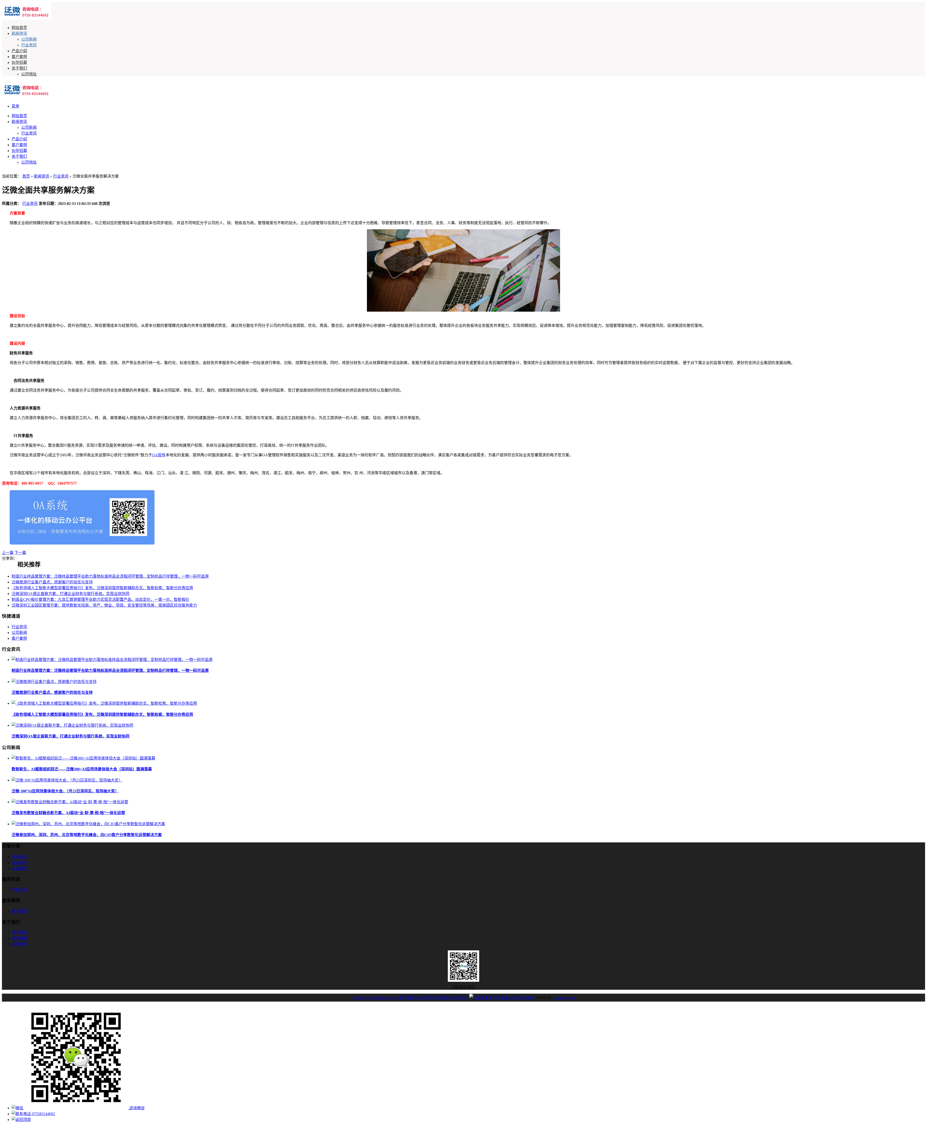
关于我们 (19, 68)
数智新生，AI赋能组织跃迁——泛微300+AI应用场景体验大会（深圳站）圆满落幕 (82, 769)
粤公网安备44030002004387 (512, 998)
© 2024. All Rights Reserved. (374, 998)
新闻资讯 (19, 33)
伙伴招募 (19, 62)
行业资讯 (29, 45)
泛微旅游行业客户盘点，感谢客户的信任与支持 (52, 582)
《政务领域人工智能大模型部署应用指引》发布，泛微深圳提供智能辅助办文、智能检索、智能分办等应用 (102, 588)
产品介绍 (19, 51)
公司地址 (29, 74)
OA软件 (159, 455)
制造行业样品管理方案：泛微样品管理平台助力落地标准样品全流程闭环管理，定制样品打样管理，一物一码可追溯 (110, 576)
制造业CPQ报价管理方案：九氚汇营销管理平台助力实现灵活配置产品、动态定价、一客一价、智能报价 (100, 599)
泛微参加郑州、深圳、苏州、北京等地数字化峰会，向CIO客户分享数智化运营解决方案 (87, 835)
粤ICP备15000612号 (414, 998)
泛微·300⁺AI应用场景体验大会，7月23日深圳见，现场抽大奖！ (65, 791)
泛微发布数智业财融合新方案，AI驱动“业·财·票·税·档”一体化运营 (68, 813)
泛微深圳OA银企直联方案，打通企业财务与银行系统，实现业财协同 (70, 594)
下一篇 (20, 553)
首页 (26, 176)
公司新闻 (29, 39)
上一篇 (8, 553)
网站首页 (19, 28)
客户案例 (19, 57)
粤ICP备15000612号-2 (450, 998)
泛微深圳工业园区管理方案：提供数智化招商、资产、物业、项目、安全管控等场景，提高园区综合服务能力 (104, 605)
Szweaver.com (564, 998)
